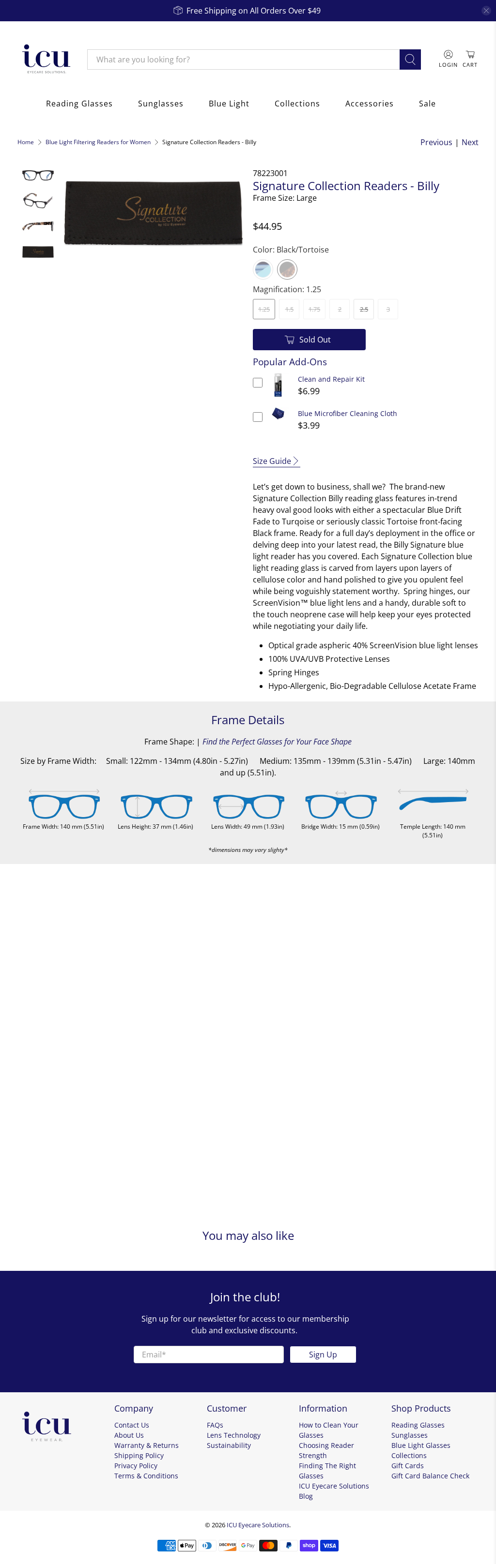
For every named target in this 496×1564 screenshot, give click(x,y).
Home (25, 142)
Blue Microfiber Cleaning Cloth (347, 413)
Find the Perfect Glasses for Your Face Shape (277, 741)
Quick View (278, 396)
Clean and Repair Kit (331, 379)
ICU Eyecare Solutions (258, 1524)
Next (470, 142)
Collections (297, 103)
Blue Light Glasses (420, 1445)
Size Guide (272, 461)
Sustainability (229, 1445)
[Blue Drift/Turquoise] (263, 269)
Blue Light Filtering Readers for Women (98, 142)
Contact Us (131, 1425)
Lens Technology (234, 1435)
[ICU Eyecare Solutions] (45, 59)
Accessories (369, 103)
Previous (436, 142)
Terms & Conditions (146, 1475)
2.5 (364, 309)
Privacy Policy (135, 1465)
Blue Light (229, 103)
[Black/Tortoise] (287, 269)
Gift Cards (407, 1465)
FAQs (215, 1425)
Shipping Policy (139, 1455)
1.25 (264, 309)
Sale (427, 103)
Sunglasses (161, 103)
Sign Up (323, 1354)
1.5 (289, 309)
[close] (486, 10)
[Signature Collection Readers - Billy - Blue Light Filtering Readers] (153, 212)
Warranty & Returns (146, 1445)
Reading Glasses (79, 103)
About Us (129, 1435)
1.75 (314, 309)
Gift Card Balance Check (430, 1475)
